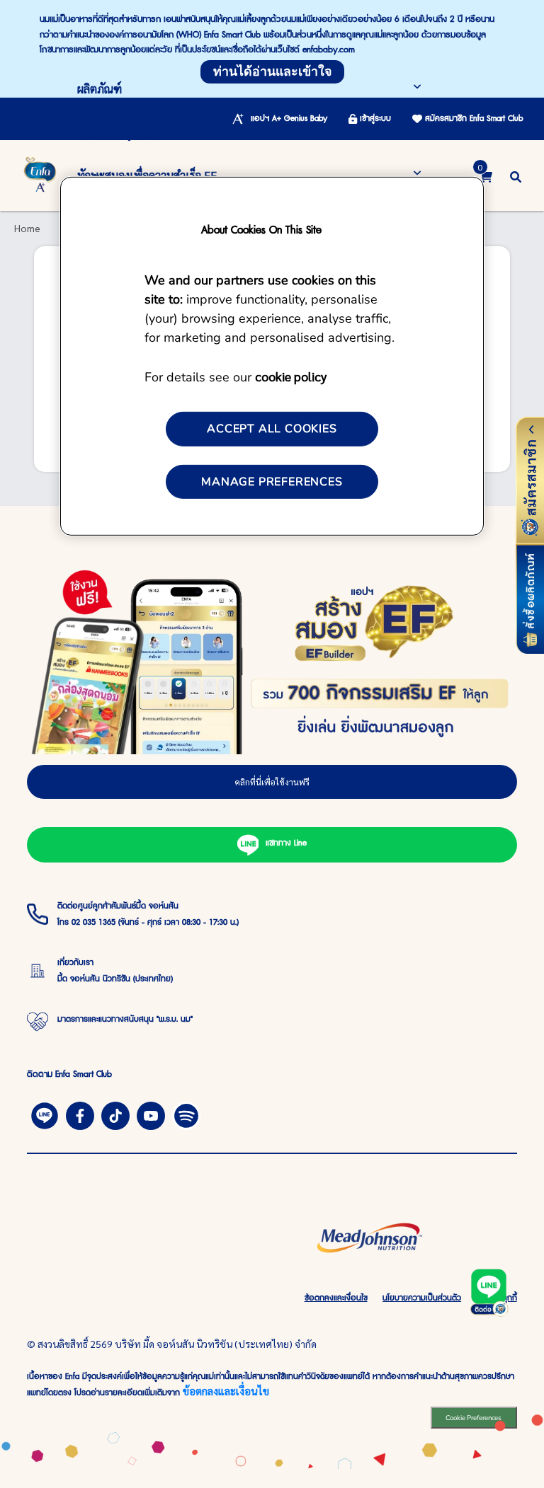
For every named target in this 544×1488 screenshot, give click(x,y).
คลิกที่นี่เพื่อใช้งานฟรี (272, 782)
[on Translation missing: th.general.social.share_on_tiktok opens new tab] (115, 1113)
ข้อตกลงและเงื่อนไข (226, 1390)
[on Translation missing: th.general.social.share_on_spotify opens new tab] (186, 1113)
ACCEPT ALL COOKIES (271, 429)
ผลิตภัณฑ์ (99, 88)
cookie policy (291, 376)
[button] (515, 175)
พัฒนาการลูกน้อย (117, 132)
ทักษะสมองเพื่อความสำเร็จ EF (147, 175)
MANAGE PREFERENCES (271, 482)
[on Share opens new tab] (80, 1113)
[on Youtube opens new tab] (151, 1113)
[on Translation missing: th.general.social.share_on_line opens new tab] (44, 1113)
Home (27, 227)
